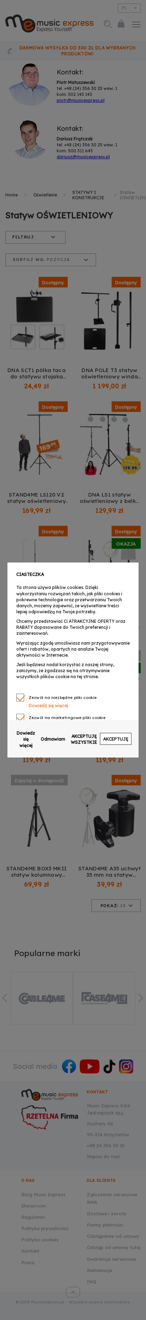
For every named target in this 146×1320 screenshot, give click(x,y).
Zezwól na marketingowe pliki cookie (67, 717)
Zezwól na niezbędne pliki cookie (63, 697)
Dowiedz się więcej (26, 739)
